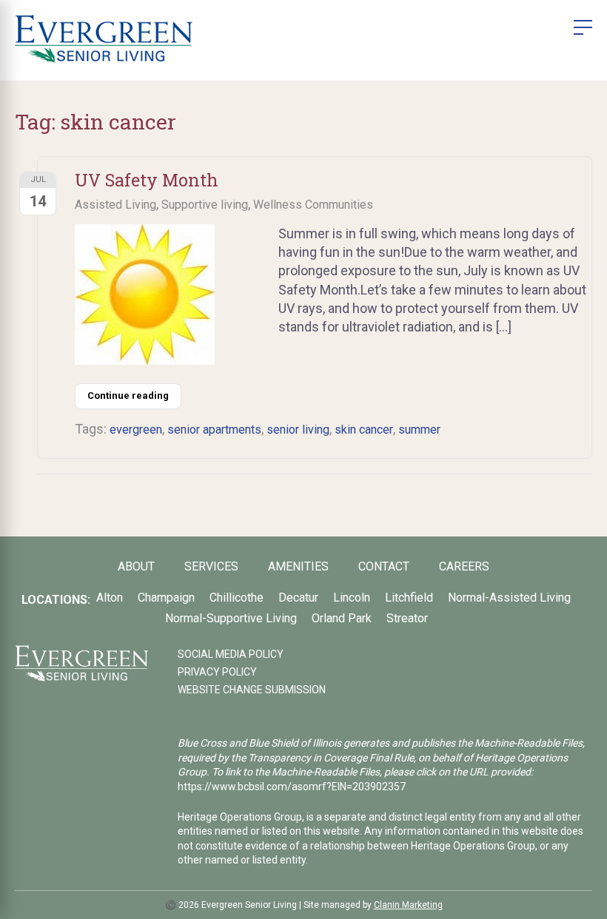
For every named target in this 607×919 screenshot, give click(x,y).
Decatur (298, 597)
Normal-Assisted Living (509, 597)
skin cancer (364, 430)
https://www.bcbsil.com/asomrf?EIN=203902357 (292, 786)
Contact (383, 566)
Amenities (298, 566)
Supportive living (204, 205)
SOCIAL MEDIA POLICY (231, 654)
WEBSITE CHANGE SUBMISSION (252, 690)
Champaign (166, 597)
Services (211, 566)
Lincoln (351, 597)
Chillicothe (236, 597)
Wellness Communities (313, 205)
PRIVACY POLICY (217, 672)
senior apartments (214, 430)
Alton (109, 597)
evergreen (136, 430)
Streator (407, 618)
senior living (297, 430)
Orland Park (342, 618)
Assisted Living (115, 205)
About (136, 566)
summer (419, 430)
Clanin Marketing (408, 905)
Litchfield (409, 597)
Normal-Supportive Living (231, 618)
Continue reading (128, 395)
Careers (464, 566)
